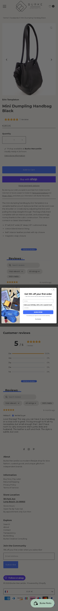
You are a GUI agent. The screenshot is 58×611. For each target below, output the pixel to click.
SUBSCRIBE (38, 312)
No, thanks (38, 318)
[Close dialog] (53, 289)
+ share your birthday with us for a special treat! (37, 305)
